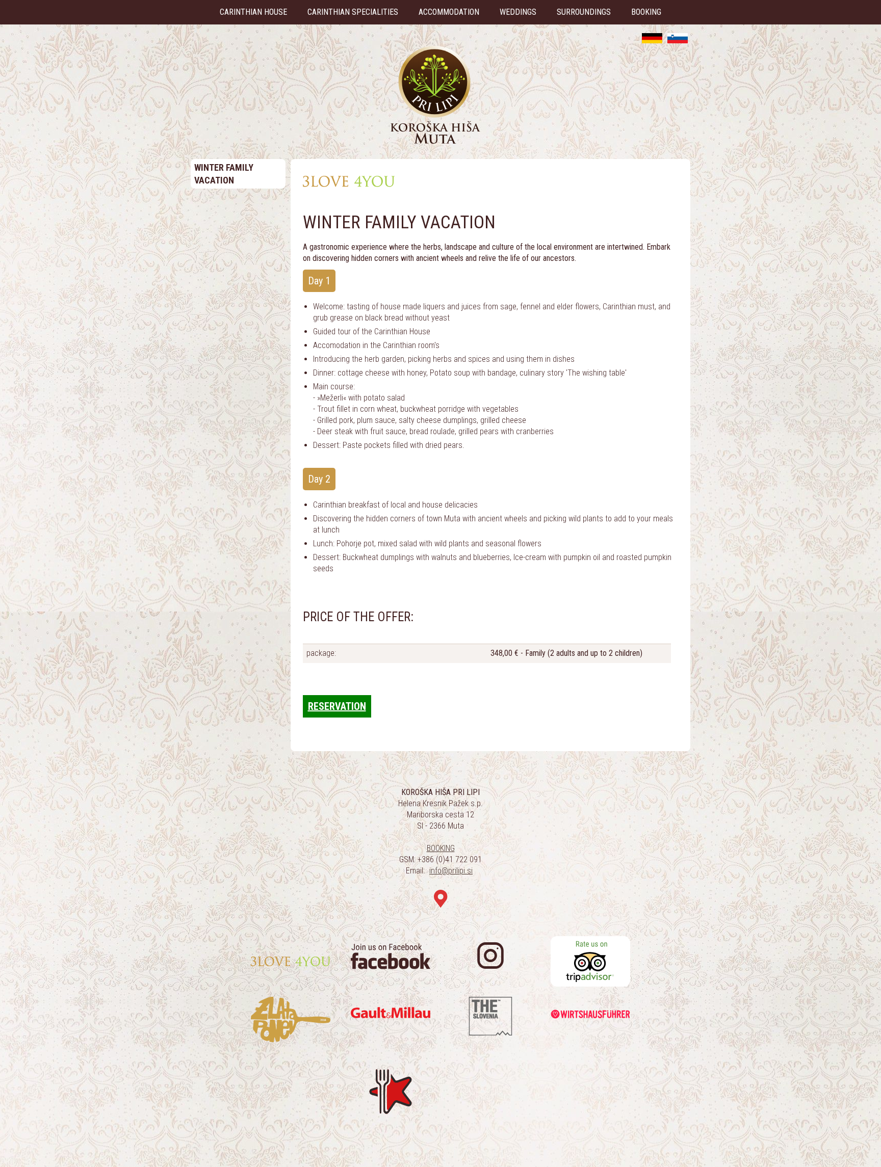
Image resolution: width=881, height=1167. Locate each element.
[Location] (441, 899)
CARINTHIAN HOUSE (253, 12)
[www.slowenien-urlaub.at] (652, 38)
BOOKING (646, 12)
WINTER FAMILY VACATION (223, 173)
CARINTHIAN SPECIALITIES (352, 12)
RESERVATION (337, 706)
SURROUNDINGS (584, 12)
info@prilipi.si (451, 871)
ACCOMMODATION (449, 12)
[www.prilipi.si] (677, 38)
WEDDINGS (518, 12)
